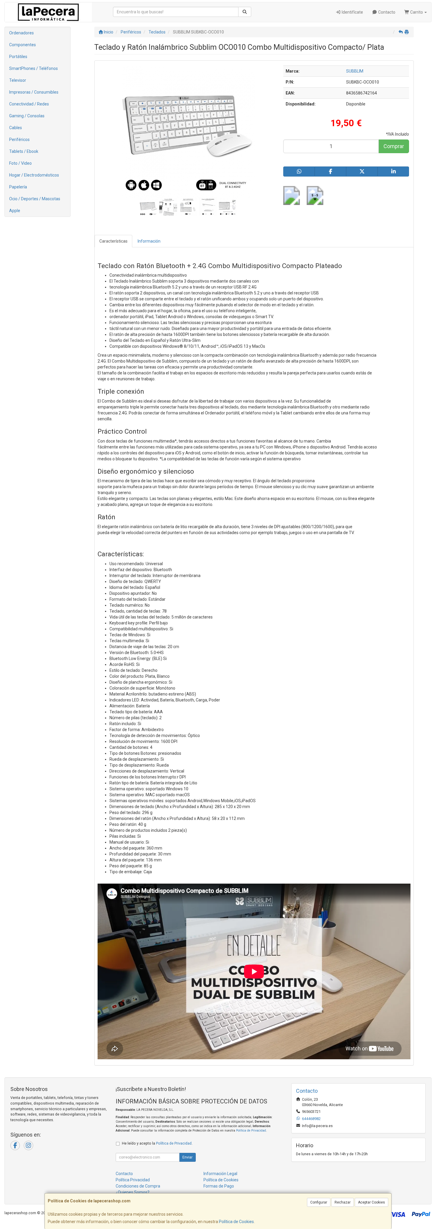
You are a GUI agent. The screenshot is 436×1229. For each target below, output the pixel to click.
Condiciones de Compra (138, 1186)
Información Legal (220, 1173)
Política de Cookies (236, 1221)
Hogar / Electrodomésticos (34, 175)
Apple (14, 210)
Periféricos (19, 139)
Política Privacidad (133, 1179)
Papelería (18, 187)
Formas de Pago (218, 1186)
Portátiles (18, 56)
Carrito (416, 12)
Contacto (386, 12)
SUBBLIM (354, 71)
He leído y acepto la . (157, 1143)
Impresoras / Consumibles (33, 92)
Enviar (187, 1157)
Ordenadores (21, 33)
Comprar (394, 146)
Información (149, 241)
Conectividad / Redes (29, 104)
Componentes (22, 44)
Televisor (17, 80)
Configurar (318, 1202)
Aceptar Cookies (371, 1202)
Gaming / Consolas (26, 115)
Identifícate (352, 12)
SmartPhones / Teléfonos (33, 68)
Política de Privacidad (251, 1130)
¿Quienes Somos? (132, 1192)
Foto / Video (20, 163)
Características (113, 241)
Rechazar (343, 1202)
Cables (15, 127)
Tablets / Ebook (23, 151)
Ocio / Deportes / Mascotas (34, 198)
